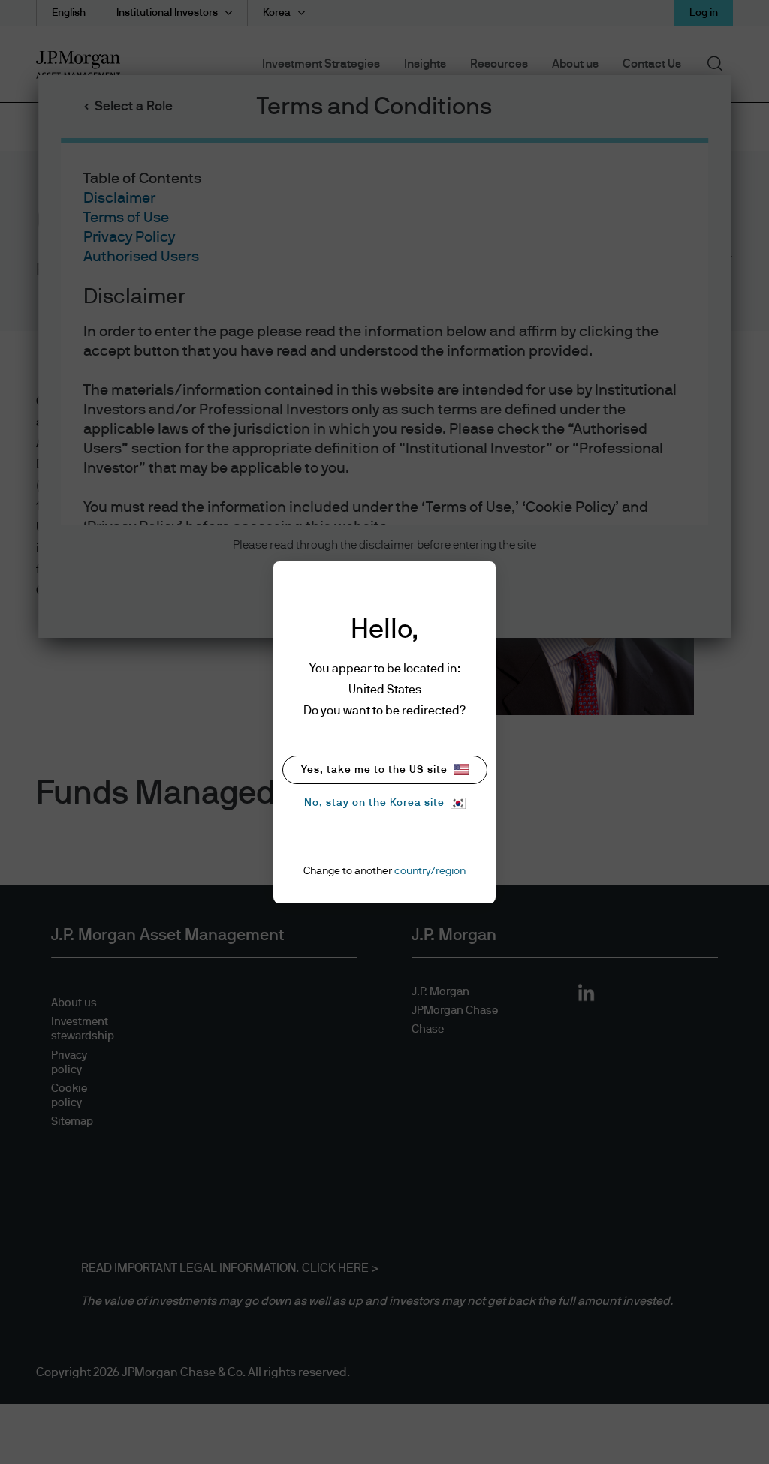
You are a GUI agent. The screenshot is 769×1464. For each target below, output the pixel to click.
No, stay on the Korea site (374, 803)
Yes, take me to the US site (374, 770)
